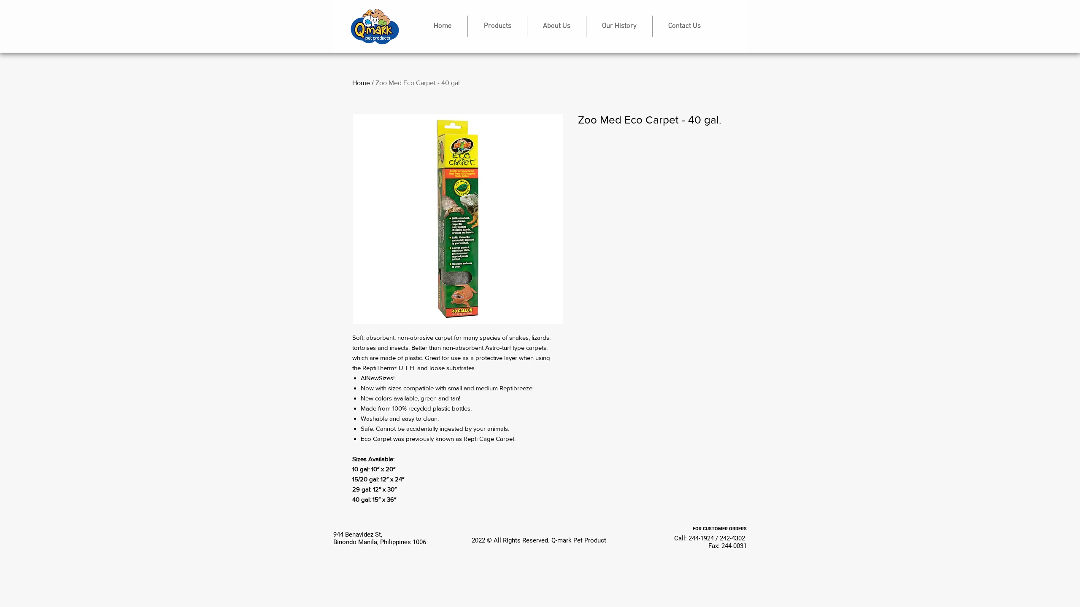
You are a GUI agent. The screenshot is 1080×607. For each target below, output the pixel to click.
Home (361, 82)
